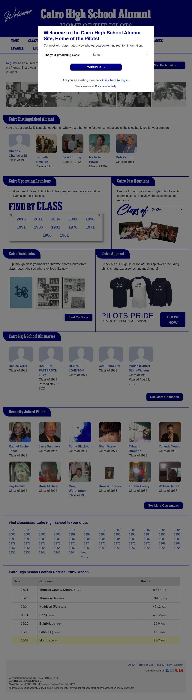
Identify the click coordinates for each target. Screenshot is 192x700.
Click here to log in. (115, 80)
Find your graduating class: (62, 54)
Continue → (96, 67)
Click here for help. (106, 86)
